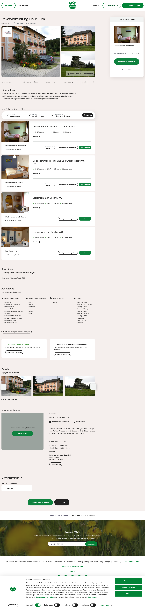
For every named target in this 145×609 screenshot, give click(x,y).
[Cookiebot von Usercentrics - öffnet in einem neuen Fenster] (12, 605)
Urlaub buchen (134, 5)
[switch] (57, 605)
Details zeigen (104, 605)
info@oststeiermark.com (72, 566)
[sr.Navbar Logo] (72, 5)
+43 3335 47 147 (132, 562)
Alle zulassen (128, 581)
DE (71, 571)
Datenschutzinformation (45, 597)
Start (52, 516)
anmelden (91, 544)
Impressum (92, 597)
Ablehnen (128, 594)
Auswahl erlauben (128, 587)
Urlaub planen (62, 516)
